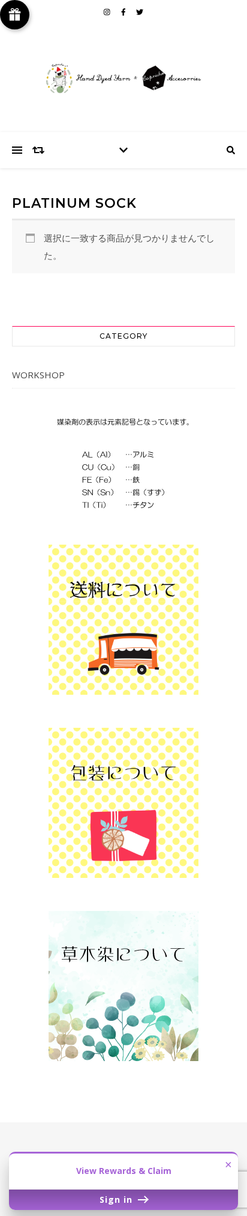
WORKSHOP (38, 375)
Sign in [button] (117, 1199)
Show (14, 14)
